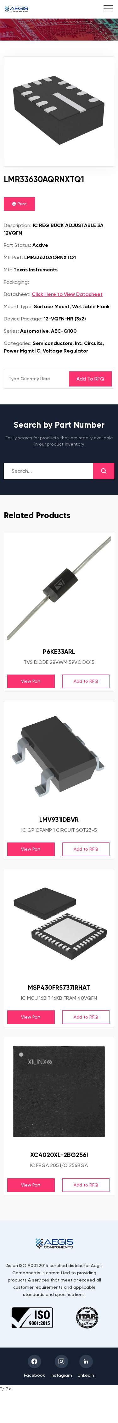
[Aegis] (16, 9)
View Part (31, 681)
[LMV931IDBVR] (59, 756)
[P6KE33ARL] (59, 588)
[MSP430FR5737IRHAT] (59, 924)
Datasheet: (17, 294)
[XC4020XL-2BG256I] (59, 1091)
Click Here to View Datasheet (67, 294)
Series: (11, 331)
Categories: (17, 343)
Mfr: (8, 270)
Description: (17, 225)
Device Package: (23, 319)
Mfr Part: (13, 257)
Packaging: (16, 282)
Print (21, 203)
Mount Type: (18, 306)
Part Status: (17, 245)
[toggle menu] (105, 9)
